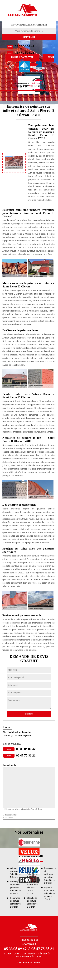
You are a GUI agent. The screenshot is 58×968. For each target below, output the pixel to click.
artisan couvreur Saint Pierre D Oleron (15, 872)
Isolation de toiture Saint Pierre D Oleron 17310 (32, 888)
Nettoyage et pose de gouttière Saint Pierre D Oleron (15, 888)
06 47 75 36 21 (24, 53)
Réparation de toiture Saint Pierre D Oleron (15, 902)
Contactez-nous (29, 962)
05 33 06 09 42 (24, 46)
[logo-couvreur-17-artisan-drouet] (22, 10)
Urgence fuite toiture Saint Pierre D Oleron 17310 (49, 893)
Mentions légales (29, 957)
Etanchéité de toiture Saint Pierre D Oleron (32, 902)
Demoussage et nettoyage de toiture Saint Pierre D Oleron (50, 875)
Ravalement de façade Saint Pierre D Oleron (32, 872)
